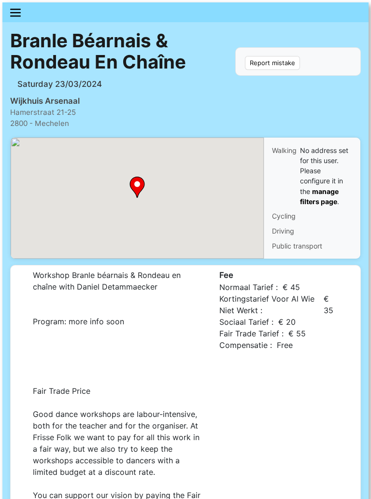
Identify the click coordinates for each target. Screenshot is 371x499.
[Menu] (185, 12)
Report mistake (272, 63)
